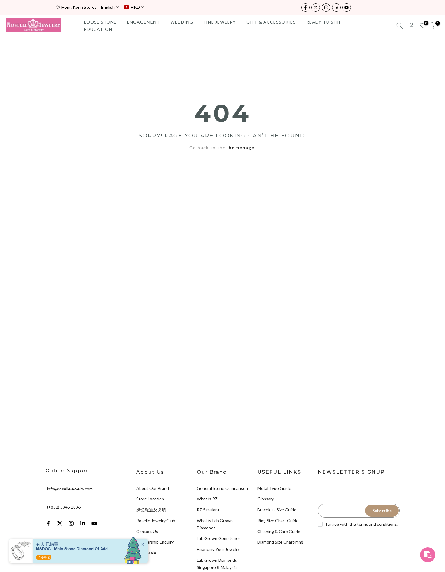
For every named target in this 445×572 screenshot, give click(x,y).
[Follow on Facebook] (305, 7)
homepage (242, 147)
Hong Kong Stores (79, 7)
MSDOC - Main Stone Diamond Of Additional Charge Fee (74, 548)
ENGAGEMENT (143, 21)
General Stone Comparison (222, 488)
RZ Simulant (208, 509)
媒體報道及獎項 (151, 509)
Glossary (265, 498)
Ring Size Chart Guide (277, 520)
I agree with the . (362, 524)
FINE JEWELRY (220, 21)
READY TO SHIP (324, 21)
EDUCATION (98, 29)
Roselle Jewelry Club (155, 520)
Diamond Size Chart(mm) (280, 542)
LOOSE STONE (100, 21)
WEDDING (181, 21)
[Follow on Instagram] (326, 7)
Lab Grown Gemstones (219, 538)
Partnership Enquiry (155, 542)
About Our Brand (152, 488)
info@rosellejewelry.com (70, 488)
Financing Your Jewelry (218, 549)
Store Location (150, 498)
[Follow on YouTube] (346, 7)
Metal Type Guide (274, 488)
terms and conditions (377, 524)
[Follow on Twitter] (316, 7)
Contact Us (147, 531)
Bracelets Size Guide (276, 509)
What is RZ (207, 498)
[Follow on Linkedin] (336, 7)
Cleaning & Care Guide (278, 531)
